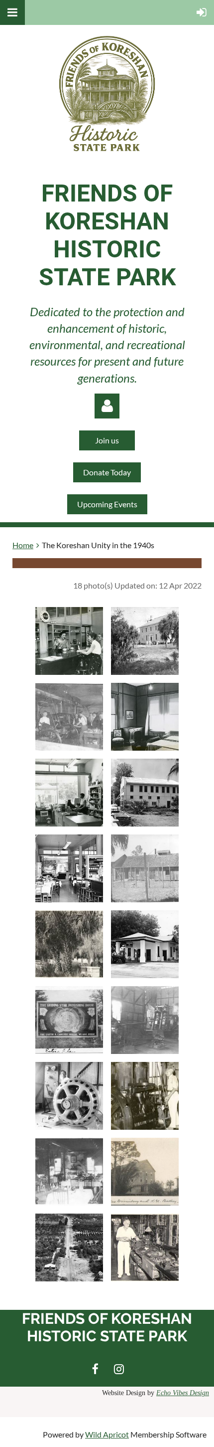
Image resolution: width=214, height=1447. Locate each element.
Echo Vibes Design (182, 1393)
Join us (107, 440)
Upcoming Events (107, 504)
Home (22, 545)
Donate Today (107, 472)
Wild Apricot (107, 1434)
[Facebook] (95, 1369)
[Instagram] (118, 1369)
